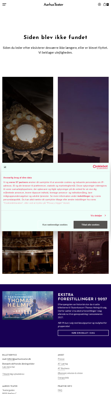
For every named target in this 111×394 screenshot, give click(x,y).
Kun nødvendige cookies (54, 224)
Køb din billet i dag (83, 333)
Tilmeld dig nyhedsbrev (13, 374)
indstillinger (83, 196)
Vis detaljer (96, 215)
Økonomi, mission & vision (70, 373)
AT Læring (63, 363)
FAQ (60, 390)
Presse (61, 359)
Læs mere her (8, 367)
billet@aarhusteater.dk (19, 359)
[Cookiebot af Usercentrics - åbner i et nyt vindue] (95, 167)
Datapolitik (63, 377)
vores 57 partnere (18, 182)
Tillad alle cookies (90, 224)
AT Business (64, 368)
